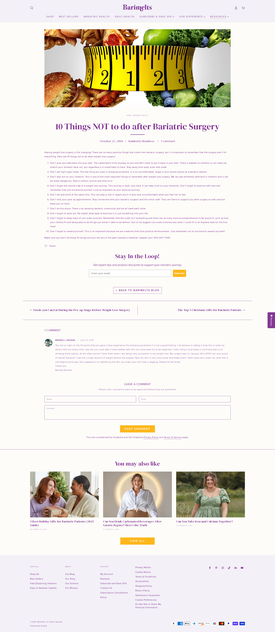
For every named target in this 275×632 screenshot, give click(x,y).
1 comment (168, 141)
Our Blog (70, 574)
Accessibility (142, 581)
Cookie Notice (143, 572)
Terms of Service (173, 437)
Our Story (70, 578)
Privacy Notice (143, 567)
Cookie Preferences (146, 599)
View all (137, 540)
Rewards (104, 578)
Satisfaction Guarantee (147, 595)
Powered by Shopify (38, 626)
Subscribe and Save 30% (113, 583)
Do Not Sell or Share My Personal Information (148, 606)
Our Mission (71, 588)
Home (129, 115)
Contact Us (106, 588)
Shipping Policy (143, 586)
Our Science (71, 583)
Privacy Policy (151, 437)
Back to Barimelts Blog (139, 290)
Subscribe (179, 273)
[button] (31, 8)
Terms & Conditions (145, 576)
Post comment (137, 428)
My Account (106, 574)
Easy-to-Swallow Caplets (43, 588)
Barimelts (41, 622)
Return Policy (142, 590)
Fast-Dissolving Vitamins (43, 583)
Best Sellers (36, 578)
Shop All (34, 574)
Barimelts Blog (140, 115)
